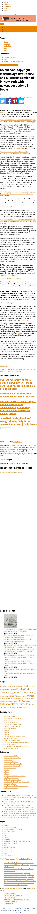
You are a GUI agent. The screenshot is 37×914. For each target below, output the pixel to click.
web (11, 707)
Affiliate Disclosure (10, 827)
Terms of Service (25, 299)
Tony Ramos (9, 97)
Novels (32, 698)
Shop (5, 10)
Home (6, 2)
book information (4, 689)
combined (19, 370)
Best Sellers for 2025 (11, 716)
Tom (1, 707)
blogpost (19, 334)
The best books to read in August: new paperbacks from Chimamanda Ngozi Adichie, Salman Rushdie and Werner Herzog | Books (18, 407)
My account (7, 849)
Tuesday (5, 707)
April (1, 686)
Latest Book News (10, 27)
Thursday (31, 704)
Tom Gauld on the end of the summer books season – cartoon (17, 395)
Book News (13, 689)
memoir (22, 698)
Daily (16, 692)
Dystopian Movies (10, 728)
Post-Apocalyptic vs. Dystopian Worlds (16, 742)
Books (13, 370)
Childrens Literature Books (13, 724)
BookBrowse (32, 686)
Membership (16, 698)
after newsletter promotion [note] (9, 303)
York (21, 372)
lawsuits (32, 370)
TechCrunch (25, 320)
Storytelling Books (10, 744)
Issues (2, 698)
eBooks (6, 730)
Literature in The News (13, 888)
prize (11, 701)
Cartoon (28, 689)
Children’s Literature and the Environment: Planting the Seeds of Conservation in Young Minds (19, 663)
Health (20, 696)
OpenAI (17, 372)
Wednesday (17, 707)
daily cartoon (26, 692)
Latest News (26, 859)
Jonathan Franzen (18, 148)
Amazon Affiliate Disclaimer (13, 829)
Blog (5, 8)
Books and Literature (11, 722)
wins (22, 707)
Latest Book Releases (11, 738)
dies (35, 693)
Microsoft (3, 112)
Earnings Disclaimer (10, 843)
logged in (12, 463)
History (25, 696)
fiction (12, 695)
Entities (6, 732)
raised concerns (9, 336)
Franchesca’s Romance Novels (14, 31)
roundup (27, 701)
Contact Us (7, 6)
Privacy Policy (30, 295)
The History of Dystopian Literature (16, 746)
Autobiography (19, 686)
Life (11, 698)
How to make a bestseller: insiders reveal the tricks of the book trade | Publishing (19, 816)
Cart (5, 835)
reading (15, 701)
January (6, 698)
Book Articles (8, 720)
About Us (7, 4)
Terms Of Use (8, 855)
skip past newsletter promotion (10, 278)
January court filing (22, 254)
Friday (17, 696)
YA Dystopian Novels (11, 748)
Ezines (2, 696)
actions (2, 370)
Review (21, 700)
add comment (28, 97)
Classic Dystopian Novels (12, 726)
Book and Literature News (9, 65)
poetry (7, 701)
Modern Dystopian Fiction (12, 740)
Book (26, 686)
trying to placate (6, 343)
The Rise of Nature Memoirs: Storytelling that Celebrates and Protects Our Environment (19, 650)
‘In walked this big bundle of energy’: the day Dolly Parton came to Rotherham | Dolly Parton (18, 421)
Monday (27, 698)
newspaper (10, 372)
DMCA (29, 910)
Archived (5, 686)
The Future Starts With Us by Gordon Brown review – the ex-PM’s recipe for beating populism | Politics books (17, 384)
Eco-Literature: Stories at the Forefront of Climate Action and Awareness (18, 640)
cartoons (4, 692)
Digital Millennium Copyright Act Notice (17, 841)
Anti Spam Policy (9, 831)
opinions (2, 701)
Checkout (7, 837)
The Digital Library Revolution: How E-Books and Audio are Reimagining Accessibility (20, 630)
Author (10, 686)
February (6, 696)
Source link (3, 366)
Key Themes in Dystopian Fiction (15, 736)
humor (30, 695)
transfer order (6, 125)
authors (8, 370)
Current (12, 693)
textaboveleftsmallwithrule (14, 703)
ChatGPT (9, 173)
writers (25, 707)
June (9, 698)
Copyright (26, 370)
